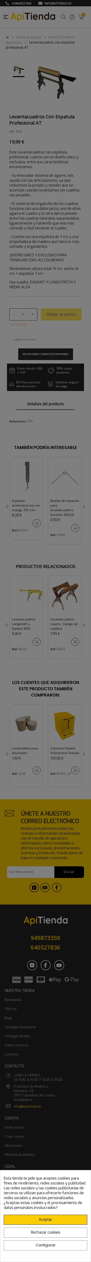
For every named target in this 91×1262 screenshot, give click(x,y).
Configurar (46, 1245)
